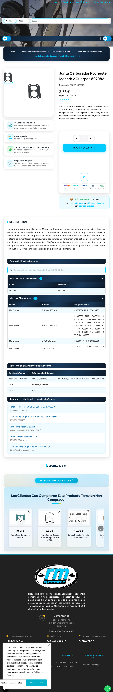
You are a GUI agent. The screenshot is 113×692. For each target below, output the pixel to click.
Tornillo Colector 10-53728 (22, 426)
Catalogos (68, 2)
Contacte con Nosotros (67, 662)
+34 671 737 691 (15, 640)
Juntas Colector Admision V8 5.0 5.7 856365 (79, 536)
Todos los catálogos (91, 664)
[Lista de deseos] (29, 511)
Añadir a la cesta (82, 147)
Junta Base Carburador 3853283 (20, 536)
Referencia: (64, 85)
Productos (10, 21)
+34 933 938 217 (56, 640)
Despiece (22, 21)
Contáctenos (82, 2)
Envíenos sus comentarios (61, 631)
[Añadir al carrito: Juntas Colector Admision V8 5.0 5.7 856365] (79, 520)
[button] (49, 645)
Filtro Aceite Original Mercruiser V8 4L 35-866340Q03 (35, 416)
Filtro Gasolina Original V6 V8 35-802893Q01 (30, 446)
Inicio (56, 2)
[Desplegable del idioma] (107, 38)
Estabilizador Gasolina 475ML (23, 436)
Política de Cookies (65, 666)
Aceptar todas (36, 683)
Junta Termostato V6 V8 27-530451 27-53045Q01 (33, 406)
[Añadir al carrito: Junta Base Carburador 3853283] (20, 520)
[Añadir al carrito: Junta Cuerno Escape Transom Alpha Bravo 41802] (50, 520)
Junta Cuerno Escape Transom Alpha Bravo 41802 (50, 537)
